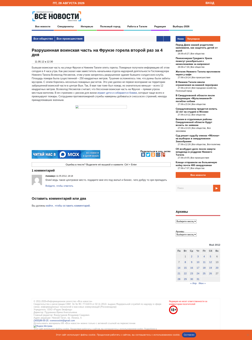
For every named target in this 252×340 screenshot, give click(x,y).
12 (210, 262)
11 (204, 262)
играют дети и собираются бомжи (117, 92)
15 (185, 267)
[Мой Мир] (158, 155)
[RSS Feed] (39, 3)
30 (191, 279)
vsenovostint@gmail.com (62, 320)
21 (179, 273)
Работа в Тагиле (137, 26)
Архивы (180, 231)
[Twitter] (148, 155)
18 (204, 267)
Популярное (193, 39)
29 (185, 279)
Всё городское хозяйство (204, 88)
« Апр (193, 283)
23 (191, 273)
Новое (180, 39)
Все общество (43, 38)
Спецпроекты (65, 26)
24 (198, 273)
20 (217, 267)
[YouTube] (44, 3)
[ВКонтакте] (143, 155)
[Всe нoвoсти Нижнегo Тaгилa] (57, 22)
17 (198, 267)
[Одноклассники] (153, 155)
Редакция (160, 26)
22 (185, 273)
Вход (210, 3)
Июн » (202, 283)
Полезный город (110, 26)
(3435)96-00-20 (41, 320)
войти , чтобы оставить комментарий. (68, 205)
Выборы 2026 (181, 26)
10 (198, 262)
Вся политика (213, 144)
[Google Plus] (163, 155)
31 (198, 279)
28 (179, 279)
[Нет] (247, 335)
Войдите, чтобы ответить (59, 185)
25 (204, 273)
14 (179, 267)
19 (210, 267)
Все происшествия (69, 38)
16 (191, 267)
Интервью (87, 26)
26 (210, 273)
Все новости (42, 26)
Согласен (189, 334)
